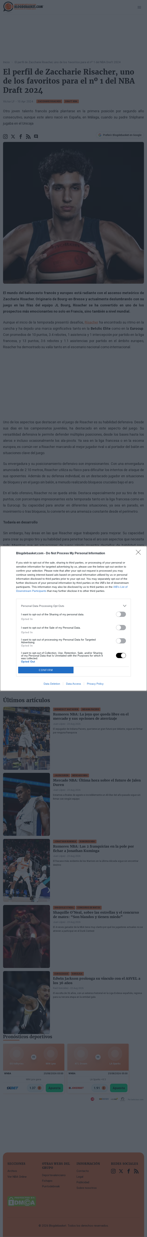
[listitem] (73, 606)
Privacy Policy (95, 683)
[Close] (139, 553)
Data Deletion (52, 683)
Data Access (73, 683)
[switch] (121, 614)
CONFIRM (46, 670)
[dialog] (73, 618)
